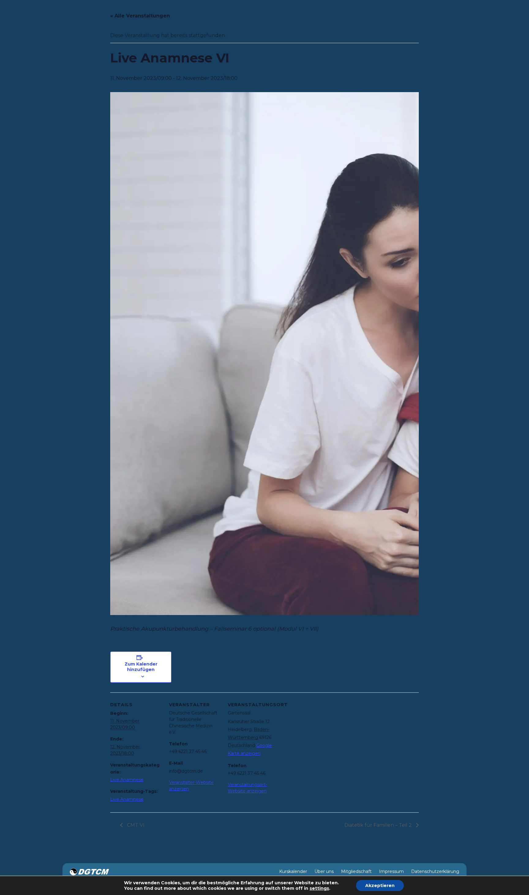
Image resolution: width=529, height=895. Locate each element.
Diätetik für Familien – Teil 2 (378, 825)
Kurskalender (293, 871)
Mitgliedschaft (356, 871)
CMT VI (135, 825)
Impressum (391, 871)
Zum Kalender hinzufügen (141, 666)
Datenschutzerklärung (435, 871)
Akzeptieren (380, 885)
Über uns (324, 871)
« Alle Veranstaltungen (140, 16)
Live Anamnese (127, 779)
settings (319, 888)
